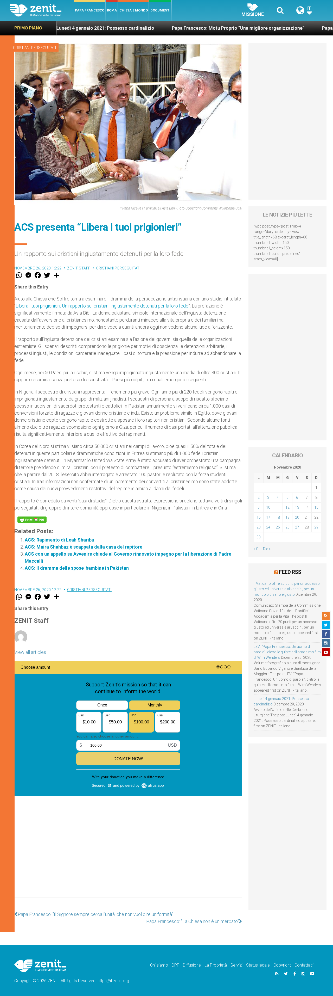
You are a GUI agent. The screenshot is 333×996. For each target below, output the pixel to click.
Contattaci (303, 965)
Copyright (282, 965)
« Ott (257, 549)
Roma (112, 10)
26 (287, 527)
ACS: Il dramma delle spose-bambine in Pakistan (77, 568)
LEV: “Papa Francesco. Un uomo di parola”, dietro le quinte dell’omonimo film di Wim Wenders (287, 652)
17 (268, 517)
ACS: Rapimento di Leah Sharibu (59, 540)
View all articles (30, 652)
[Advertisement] (128, 863)
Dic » (267, 549)
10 (268, 507)
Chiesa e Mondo (133, 10)
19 (287, 517)
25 (278, 527)
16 (259, 517)
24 (268, 527)
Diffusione (192, 965)
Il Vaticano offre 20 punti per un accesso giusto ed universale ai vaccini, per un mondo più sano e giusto (287, 589)
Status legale (258, 965)
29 (316, 527)
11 (278, 507)
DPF (175, 965)
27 (297, 527)
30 (259, 537)
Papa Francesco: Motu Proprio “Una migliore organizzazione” (203, 28)
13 (297, 507)
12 (287, 507)
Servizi (236, 965)
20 (297, 517)
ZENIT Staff (79, 268)
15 (316, 507)
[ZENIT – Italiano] (42, 10)
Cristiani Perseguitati (34, 47)
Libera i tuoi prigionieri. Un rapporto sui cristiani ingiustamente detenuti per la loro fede (102, 306)
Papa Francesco (89, 10)
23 (259, 527)
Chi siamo (159, 965)
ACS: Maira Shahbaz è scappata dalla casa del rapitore (83, 547)
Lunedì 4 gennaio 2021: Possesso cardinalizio (70, 28)
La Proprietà (215, 965)
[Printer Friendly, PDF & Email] (32, 520)
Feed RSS (290, 572)
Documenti (160, 10)
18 (278, 517)
